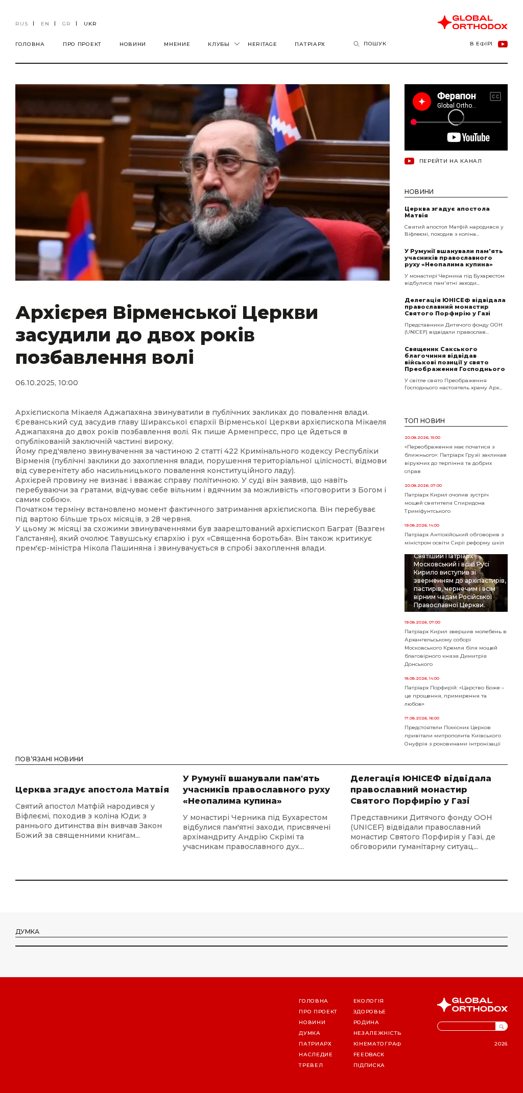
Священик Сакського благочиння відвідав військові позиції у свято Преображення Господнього (455, 359)
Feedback (369, 1054)
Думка (310, 1033)
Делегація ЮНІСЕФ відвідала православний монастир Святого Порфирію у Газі (455, 307)
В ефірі (481, 44)
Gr (66, 23)
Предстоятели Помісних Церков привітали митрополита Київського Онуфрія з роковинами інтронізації (453, 735)
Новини (133, 44)
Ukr (90, 23)
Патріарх (310, 44)
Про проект (82, 44)
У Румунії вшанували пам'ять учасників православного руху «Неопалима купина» (454, 258)
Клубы (219, 44)
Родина (366, 1022)
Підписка (369, 1065)
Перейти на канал (450, 161)
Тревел (311, 1065)
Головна (30, 44)
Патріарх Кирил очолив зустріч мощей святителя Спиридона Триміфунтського (447, 502)
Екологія (369, 1001)
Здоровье (370, 1011)
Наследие (316, 1054)
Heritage (262, 44)
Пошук (375, 43)
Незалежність (377, 1033)
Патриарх (315, 1043)
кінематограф (377, 1043)
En (45, 23)
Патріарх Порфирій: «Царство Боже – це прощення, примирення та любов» (454, 695)
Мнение (177, 44)
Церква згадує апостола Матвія (447, 212)
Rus (21, 23)
